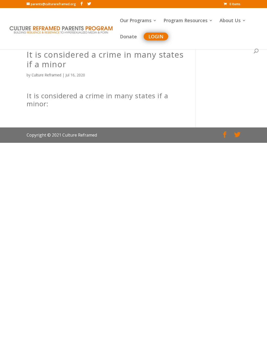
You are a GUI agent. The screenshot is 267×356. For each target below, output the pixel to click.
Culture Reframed (46, 74)
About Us (230, 21)
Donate (128, 37)
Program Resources (185, 21)
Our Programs (135, 21)
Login (155, 36)
